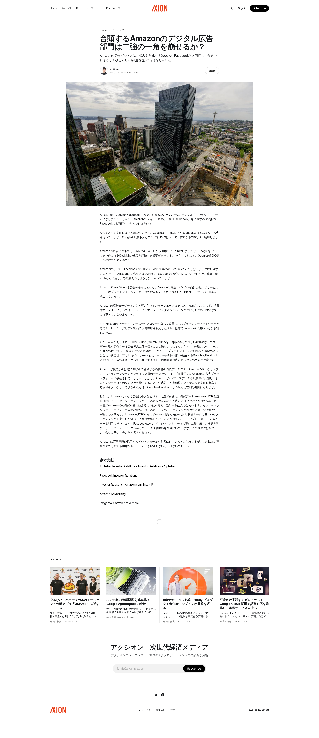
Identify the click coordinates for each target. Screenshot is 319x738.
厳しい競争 (194, 342)
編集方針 (161, 709)
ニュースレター (92, 8)
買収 (174, 292)
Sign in (242, 8)
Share (212, 70)
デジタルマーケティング (112, 30)
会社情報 (67, 8)
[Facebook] (162, 694)
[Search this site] (231, 8)
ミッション (145, 709)
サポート (175, 709)
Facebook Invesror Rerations (118, 475)
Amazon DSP (205, 396)
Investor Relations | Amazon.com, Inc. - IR (126, 484)
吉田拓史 (115, 68)
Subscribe (259, 8)
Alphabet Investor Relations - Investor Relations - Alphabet (138, 466)
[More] (129, 8)
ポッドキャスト (114, 8)
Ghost (265, 709)
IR (77, 8)
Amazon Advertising (113, 494)
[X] (156, 694)
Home (53, 8)
